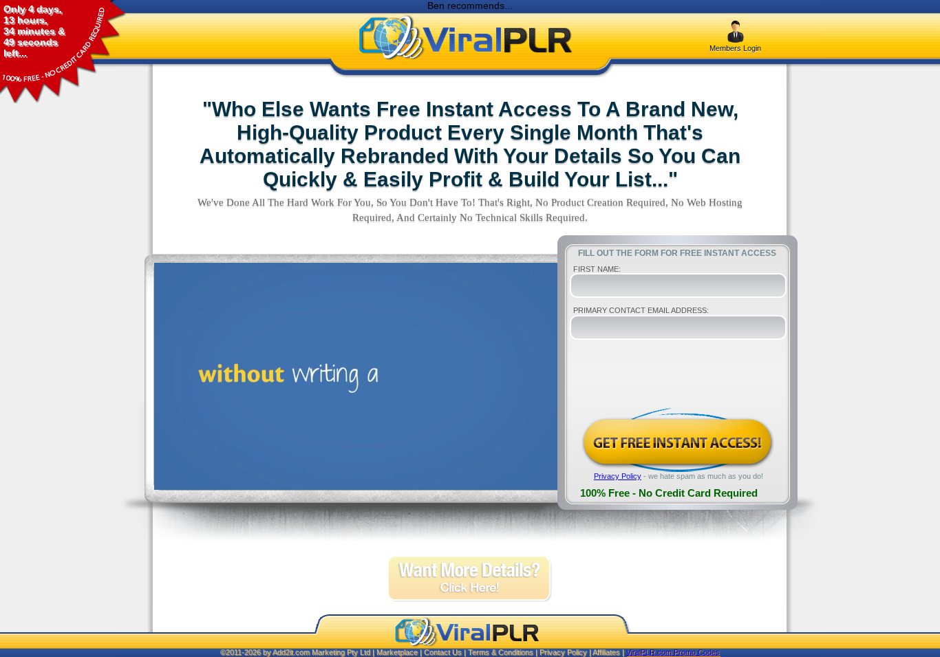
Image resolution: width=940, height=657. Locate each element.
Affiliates (606, 652)
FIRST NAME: (597, 269)
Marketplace (397, 652)
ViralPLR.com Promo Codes (673, 652)
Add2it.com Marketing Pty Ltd (321, 652)
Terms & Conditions (500, 652)
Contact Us (443, 652)
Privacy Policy (617, 476)
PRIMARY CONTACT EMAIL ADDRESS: (641, 310)
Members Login (735, 48)
